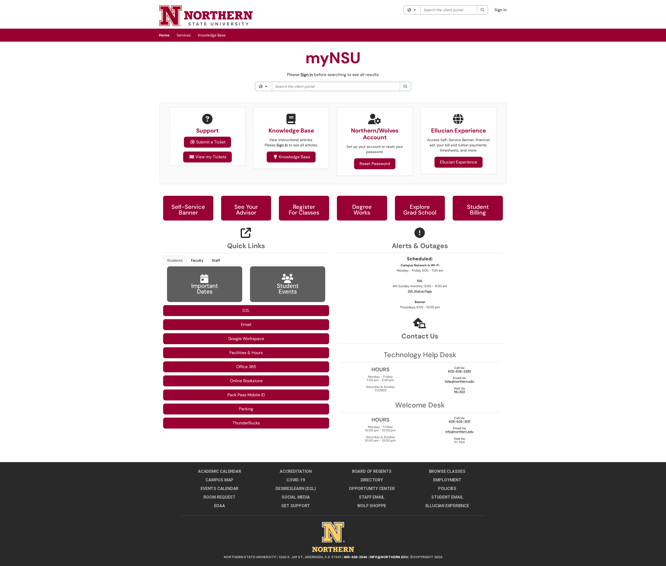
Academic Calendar (219, 471)
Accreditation (295, 471)
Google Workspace (246, 338)
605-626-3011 (459, 421)
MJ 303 (459, 392)
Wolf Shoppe (371, 505)
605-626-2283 (459, 371)
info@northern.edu (459, 432)
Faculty (197, 260)
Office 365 (246, 366)
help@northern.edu (459, 381)
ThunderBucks (246, 423)
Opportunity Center (371, 488)
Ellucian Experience (458, 162)
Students (175, 260)
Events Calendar (219, 488)
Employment (447, 479)
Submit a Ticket (211, 142)
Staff (216, 260)
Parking (246, 409)
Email (246, 324)
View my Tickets (207, 157)
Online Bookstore (246, 380)
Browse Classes (447, 471)
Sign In (501, 9)
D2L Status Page (420, 291)
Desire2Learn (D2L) (296, 488)
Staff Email (372, 497)
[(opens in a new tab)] (206, 15)
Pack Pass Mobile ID (246, 395)
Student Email (447, 497)
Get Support (295, 505)
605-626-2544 (355, 557)
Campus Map (219, 479)
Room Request (219, 497)
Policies (447, 488)
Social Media (295, 497)
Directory (372, 479)
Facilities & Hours (246, 352)
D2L (246, 310)
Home (164, 35)
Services (184, 35)
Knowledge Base (212, 35)
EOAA (219, 505)
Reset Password (375, 163)
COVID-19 (295, 479)
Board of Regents (372, 471)
